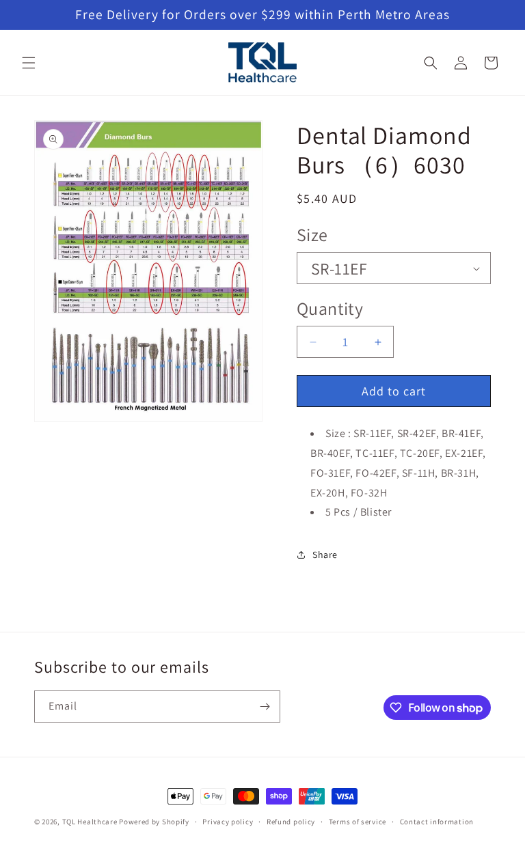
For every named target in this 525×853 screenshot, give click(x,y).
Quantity (330, 308)
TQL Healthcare (90, 821)
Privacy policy (227, 821)
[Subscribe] (265, 706)
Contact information (437, 821)
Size (312, 234)
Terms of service (357, 821)
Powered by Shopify (154, 821)
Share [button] (325, 554)
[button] (29, 63)
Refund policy (291, 821)
